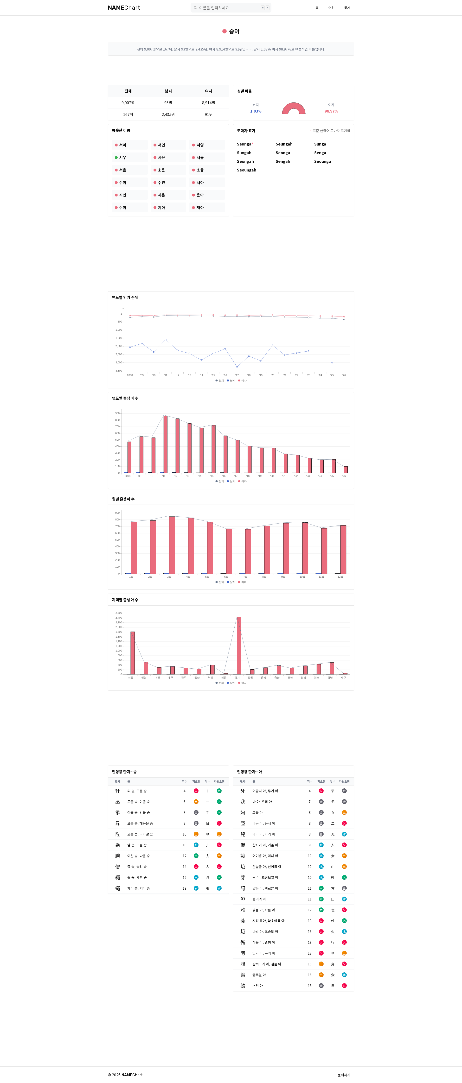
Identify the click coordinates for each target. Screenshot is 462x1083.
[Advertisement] (231, 70)
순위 (331, 7)
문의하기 (344, 1074)
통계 (347, 7)
